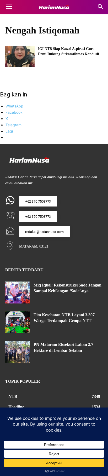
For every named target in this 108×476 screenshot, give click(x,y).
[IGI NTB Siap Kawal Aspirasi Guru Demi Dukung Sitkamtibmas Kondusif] (20, 56)
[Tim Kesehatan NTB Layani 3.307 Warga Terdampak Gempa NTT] (17, 322)
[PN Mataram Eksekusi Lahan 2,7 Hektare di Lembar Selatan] (17, 352)
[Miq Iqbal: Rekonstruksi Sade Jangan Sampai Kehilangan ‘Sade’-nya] (17, 292)
